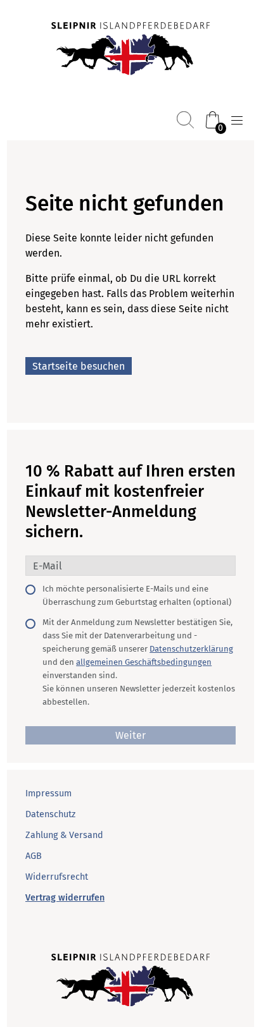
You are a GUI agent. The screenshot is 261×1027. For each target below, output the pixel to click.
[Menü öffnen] (237, 120)
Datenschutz (50, 814)
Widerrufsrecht (56, 877)
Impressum (48, 793)
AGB (33, 856)
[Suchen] (185, 119)
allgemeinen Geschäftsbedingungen (144, 662)
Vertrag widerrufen (65, 897)
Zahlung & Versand (64, 835)
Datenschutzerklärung (191, 648)
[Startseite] (130, 50)
